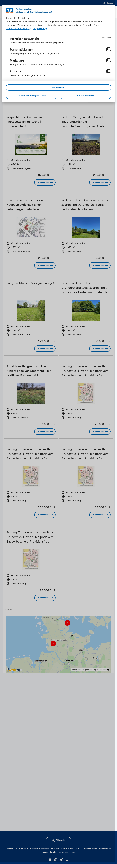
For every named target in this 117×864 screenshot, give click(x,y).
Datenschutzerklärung (17, 28)
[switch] (108, 49)
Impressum (39, 28)
